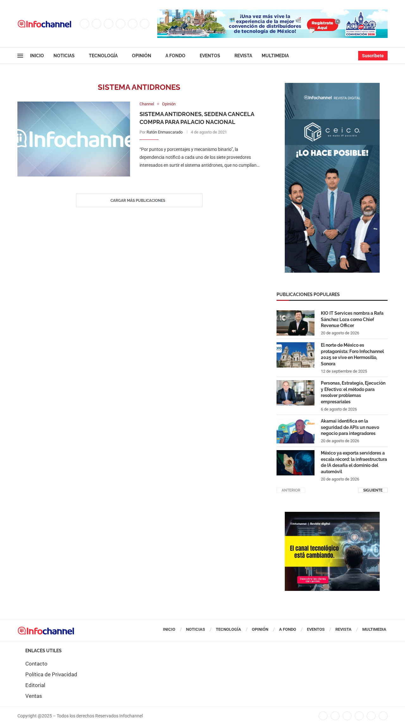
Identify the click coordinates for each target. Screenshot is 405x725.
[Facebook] (84, 23)
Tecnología (103, 55)
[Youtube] (132, 23)
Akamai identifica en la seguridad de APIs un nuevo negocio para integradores (350, 427)
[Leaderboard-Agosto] (272, 12)
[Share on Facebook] (194, 178)
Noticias (64, 55)
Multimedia (275, 55)
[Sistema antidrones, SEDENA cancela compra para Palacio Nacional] (73, 139)
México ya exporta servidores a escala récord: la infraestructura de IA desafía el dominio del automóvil (354, 462)
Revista (243, 55)
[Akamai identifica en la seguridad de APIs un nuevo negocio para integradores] (296, 430)
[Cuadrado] (332, 515)
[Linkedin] (120, 23)
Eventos (210, 55)
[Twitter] (96, 23)
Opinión (141, 55)
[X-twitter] (335, 715)
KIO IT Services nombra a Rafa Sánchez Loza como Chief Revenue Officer (352, 319)
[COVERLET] (332, 86)
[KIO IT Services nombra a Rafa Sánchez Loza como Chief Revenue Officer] (296, 323)
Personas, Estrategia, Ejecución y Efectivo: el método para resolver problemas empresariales (353, 392)
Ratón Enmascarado (164, 132)
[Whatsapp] (144, 23)
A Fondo (175, 55)
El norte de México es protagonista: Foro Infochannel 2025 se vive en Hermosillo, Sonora (352, 354)
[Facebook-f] (323, 715)
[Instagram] (108, 23)
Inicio (37, 55)
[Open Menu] (20, 56)
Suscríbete (373, 55)
